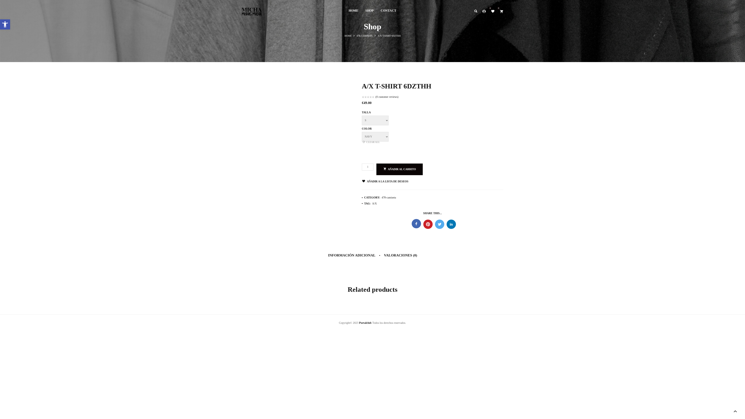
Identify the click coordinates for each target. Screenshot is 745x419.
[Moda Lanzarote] (252, 10)
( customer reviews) (386, 96)
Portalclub (365, 322)
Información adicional (351, 255)
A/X (374, 203)
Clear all (373, 142)
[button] (5, 24)
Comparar (426, 181)
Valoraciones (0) (400, 255)
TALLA (366, 112)
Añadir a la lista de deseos (387, 181)
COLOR (367, 128)
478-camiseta (365, 36)
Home (348, 36)
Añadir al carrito (402, 169)
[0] (493, 11)
